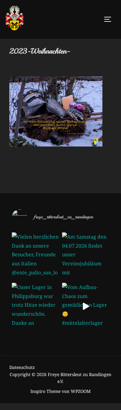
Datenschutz (22, 367)
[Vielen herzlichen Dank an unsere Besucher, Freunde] (35, 256)
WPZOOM (81, 391)
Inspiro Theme (45, 391)
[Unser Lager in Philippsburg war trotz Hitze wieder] (35, 306)
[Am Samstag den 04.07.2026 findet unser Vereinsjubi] (85, 256)
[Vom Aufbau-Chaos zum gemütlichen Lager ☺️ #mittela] (85, 306)
